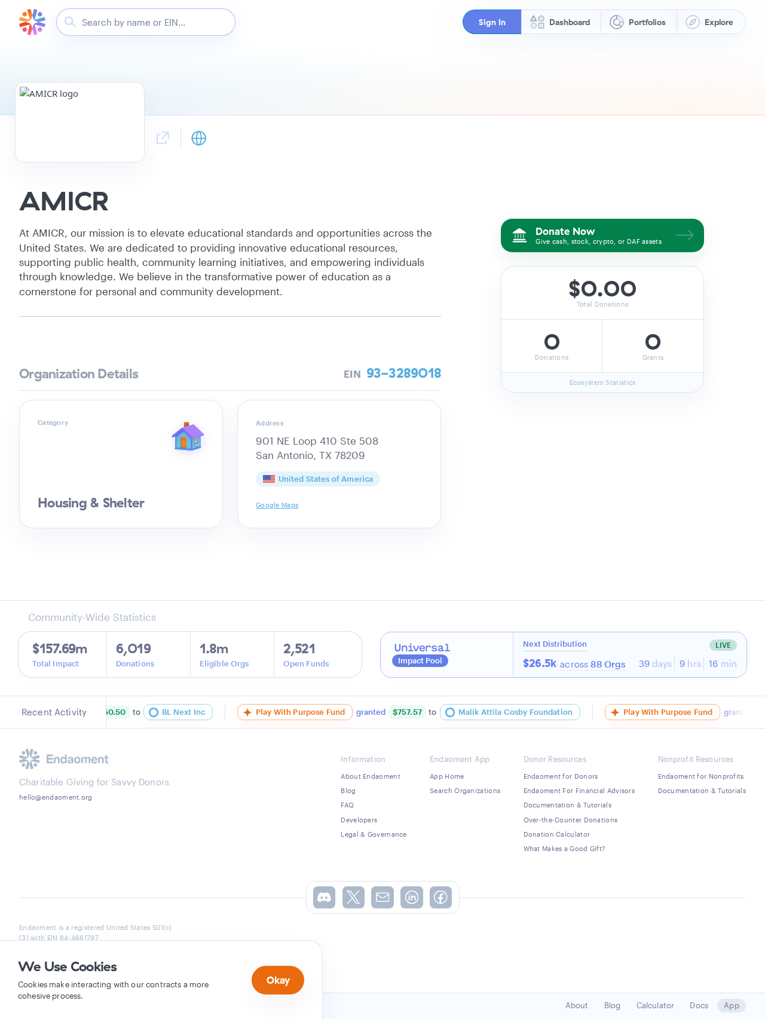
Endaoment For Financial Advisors (579, 790)
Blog (348, 790)
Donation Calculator (557, 834)
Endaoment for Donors (561, 776)
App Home (447, 776)
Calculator (656, 1005)
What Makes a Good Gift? (564, 848)
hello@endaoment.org (56, 797)
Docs (699, 1005)
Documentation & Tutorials (568, 805)
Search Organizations (465, 790)
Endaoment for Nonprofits (701, 776)
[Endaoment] (32, 22)
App (731, 1005)
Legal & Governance (373, 834)
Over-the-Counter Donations (571, 820)
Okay (278, 980)
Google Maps (277, 505)
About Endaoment (370, 776)
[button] (492, 22)
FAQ (347, 805)
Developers (359, 820)
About (577, 1005)
